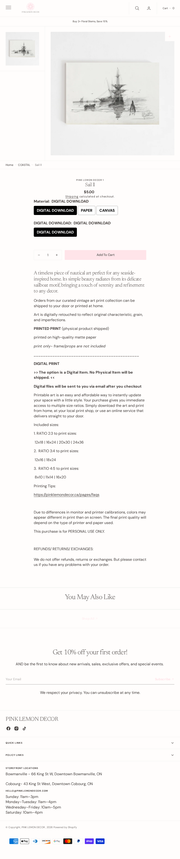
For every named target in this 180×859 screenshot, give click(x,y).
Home (9, 165)
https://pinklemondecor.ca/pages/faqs (66, 494)
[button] (8, 8)
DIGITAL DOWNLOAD (55, 210)
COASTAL (24, 165)
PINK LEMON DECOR (33, 827)
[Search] (136, 8)
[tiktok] (24, 728)
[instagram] (16, 728)
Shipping (72, 196)
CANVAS (107, 210)
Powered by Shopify (65, 827)
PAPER (86, 210)
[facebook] (8, 728)
